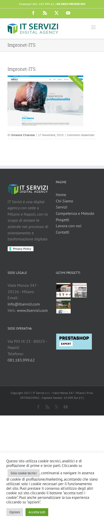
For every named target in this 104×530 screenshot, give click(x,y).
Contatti (62, 232)
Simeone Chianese (23, 135)
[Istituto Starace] (63, 306)
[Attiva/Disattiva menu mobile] (93, 27)
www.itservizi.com (32, 310)
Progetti (62, 219)
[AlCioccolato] (63, 290)
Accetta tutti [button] (37, 512)
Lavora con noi (68, 225)
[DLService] (79, 290)
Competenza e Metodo (75, 213)
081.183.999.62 (21, 360)
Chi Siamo (64, 200)
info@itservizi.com (24, 304)
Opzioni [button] (14, 512)
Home (61, 194)
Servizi (61, 207)
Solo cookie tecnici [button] (24, 473)
